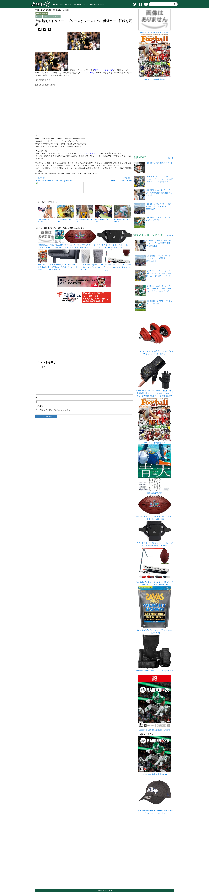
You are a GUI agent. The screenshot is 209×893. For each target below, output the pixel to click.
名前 (37, 397)
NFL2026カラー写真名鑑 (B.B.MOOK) (154, 32)
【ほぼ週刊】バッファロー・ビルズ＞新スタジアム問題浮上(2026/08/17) (159, 258)
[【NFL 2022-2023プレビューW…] (65, 211)
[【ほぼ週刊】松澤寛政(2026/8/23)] (140, 167)
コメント (40, 367)
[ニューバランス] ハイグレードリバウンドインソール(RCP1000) (92, 267)
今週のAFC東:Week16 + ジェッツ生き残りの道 (54, 181)
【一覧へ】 (169, 158)
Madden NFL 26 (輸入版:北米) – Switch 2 (154, 730)
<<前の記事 (40, 178)
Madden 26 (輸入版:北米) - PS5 (154, 774)
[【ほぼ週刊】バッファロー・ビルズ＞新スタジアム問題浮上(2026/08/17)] (140, 208)
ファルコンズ (47, 16)
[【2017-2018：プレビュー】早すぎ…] (122, 211)
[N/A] (118, 262)
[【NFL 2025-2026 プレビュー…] (84, 211)
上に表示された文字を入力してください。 (55, 409)
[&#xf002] (174, 4)
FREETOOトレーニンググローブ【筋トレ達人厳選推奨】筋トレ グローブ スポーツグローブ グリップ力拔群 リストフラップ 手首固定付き (154, 393)
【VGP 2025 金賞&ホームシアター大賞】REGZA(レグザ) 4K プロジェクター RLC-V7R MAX (63, 267)
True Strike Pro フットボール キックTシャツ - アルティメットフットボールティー (118, 267)
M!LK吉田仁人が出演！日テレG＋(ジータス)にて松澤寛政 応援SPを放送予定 (158, 243)
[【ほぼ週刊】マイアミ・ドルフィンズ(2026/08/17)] (140, 222)
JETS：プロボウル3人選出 (121, 181)
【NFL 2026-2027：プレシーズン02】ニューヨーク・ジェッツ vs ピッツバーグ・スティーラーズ (159, 273)
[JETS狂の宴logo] (40, 7)
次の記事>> (127, 178)
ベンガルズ (56, 16)
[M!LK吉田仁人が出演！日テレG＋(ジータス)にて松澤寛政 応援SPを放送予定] (140, 194)
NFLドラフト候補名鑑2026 (42, 267)
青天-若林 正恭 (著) (154, 493)
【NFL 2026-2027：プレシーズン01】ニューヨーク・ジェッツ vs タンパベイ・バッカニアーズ (159, 288)
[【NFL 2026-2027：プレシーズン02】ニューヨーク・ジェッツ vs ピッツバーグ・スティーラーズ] (140, 181)
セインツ (39, 16)
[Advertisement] (83, 111)
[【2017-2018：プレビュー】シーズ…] (46, 211)
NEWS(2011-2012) (42, 13)
